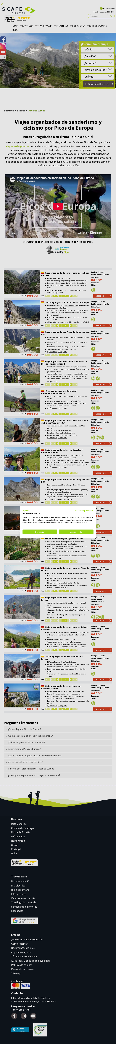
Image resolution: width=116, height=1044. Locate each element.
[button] (28, 510)
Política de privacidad (84, 510)
